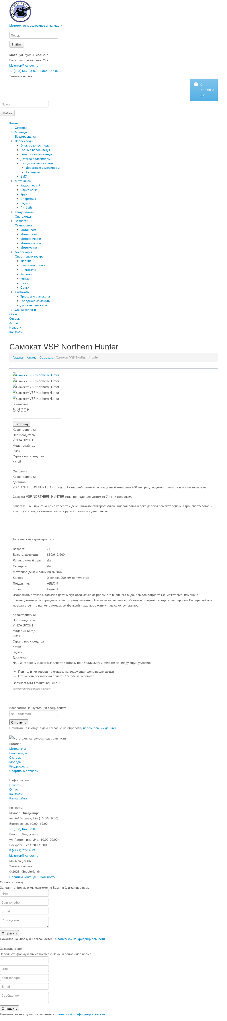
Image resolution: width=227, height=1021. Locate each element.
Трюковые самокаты (35, 296)
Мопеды (21, 132)
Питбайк (26, 207)
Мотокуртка (28, 247)
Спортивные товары (29, 256)
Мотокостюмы (30, 243)
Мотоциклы (23, 180)
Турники (26, 274)
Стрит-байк (28, 189)
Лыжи (24, 283)
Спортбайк (28, 198)
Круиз (24, 194)
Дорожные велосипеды (43, 167)
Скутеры (21, 127)
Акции (13, 323)
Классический (30, 185)
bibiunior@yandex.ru (23, 65)
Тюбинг (25, 260)
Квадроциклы (24, 212)
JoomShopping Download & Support (32, 688)
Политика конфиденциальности (32, 876)
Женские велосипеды (36, 154)
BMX (23, 176)
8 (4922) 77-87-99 (50, 70)
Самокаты (22, 291)
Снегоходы (23, 216)
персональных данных (99, 728)
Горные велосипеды (35, 149)
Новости (15, 327)
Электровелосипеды (35, 145)
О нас (13, 314)
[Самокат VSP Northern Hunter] (36, 374)
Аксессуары (23, 252)
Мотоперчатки (30, 238)
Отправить (18, 722)
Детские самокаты (33, 305)
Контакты (16, 331)
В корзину (21, 424)
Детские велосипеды (35, 158)
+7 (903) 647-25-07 (23, 70)
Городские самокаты (35, 300)
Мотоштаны (28, 234)
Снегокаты (28, 269)
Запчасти (21, 220)
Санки (24, 287)
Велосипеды (24, 141)
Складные (33, 172)
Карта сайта (18, 798)
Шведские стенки (32, 265)
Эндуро (25, 203)
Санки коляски (25, 309)
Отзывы (14, 318)
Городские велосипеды (37, 163)
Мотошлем (28, 229)
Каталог (15, 123)
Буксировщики (25, 136)
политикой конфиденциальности (81, 938)
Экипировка (23, 225)
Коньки (25, 278)
